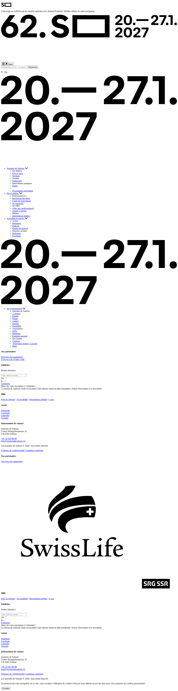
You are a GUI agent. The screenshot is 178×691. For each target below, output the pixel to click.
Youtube (4, 418)
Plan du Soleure (8, 399)
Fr (2, 381)
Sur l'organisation (15, 308)
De (6, 72)
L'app (51, 399)
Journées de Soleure (16, 168)
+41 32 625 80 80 (9, 438)
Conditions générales (34, 450)
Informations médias (38, 399)
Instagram (5, 410)
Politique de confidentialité (12, 450)
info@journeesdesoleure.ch (13, 441)
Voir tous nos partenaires (12, 357)
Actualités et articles (16, 218)
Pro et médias (13, 193)
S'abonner (5, 383)
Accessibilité (22, 399)
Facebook (5, 413)
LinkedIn (5, 415)
